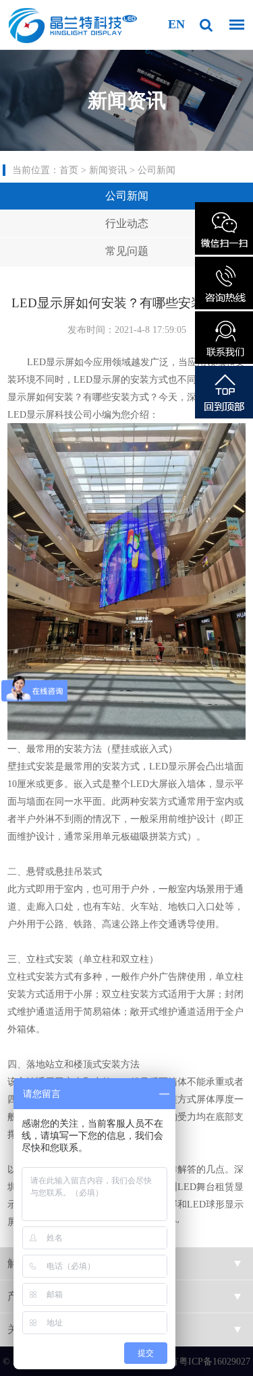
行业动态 (126, 223)
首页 (68, 170)
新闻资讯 (108, 170)
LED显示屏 (31, 414)
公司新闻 (156, 170)
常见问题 (126, 251)
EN (176, 24)
